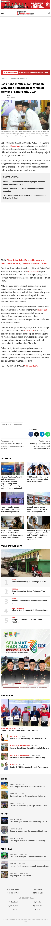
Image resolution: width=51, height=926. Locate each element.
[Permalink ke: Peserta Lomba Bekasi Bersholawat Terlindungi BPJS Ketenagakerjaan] (12, 498)
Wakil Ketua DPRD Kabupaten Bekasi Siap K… (29, 738)
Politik (12, 819)
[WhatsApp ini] (47, 434)
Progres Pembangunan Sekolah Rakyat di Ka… (29, 866)
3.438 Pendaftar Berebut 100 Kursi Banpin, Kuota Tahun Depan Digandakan (38, 479)
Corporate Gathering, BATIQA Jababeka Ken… (29, 805)
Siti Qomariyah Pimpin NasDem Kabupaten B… (29, 821)
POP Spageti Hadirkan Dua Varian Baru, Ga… (28, 786)
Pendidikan (13, 854)
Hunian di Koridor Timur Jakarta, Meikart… (28, 796)
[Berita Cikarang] (25, 12)
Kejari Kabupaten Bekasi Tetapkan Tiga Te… (28, 592)
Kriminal (15, 589)
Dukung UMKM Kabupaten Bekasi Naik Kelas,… (20, 730)
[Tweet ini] (36, 434)
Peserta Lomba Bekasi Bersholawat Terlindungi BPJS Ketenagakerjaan (11, 509)
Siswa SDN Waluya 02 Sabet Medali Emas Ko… (29, 857)
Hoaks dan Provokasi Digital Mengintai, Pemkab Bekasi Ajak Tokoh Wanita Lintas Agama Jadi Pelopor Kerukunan (38, 535)
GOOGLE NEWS (31, 365)
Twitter (39, 902)
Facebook (14, 902)
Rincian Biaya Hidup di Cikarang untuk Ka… (30, 581)
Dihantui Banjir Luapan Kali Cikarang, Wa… (30, 610)
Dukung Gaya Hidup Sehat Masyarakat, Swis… (29, 748)
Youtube (39, 906)
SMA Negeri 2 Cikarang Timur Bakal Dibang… (28, 840)
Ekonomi (12, 728)
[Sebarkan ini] (30, 434)
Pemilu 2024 (6, 425)
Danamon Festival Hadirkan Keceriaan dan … (29, 602)
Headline (26, 746)
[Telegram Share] (42, 434)
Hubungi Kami (37, 893)
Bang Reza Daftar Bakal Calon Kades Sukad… (27, 621)
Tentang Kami (13, 893)
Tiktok (15, 909)
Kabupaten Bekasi (18, 608)
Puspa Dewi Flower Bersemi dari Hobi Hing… (28, 757)
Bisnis (14, 598)
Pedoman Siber (13, 889)
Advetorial (5, 728)
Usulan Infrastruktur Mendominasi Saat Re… (28, 831)
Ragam (14, 579)
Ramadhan (15, 146)
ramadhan (18, 425)
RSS (39, 909)
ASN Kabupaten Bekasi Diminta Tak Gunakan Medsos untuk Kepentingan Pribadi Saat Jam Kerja (12, 533)
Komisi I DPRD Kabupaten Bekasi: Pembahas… (29, 767)
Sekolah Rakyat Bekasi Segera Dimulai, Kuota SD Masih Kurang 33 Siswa (37, 509)
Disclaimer (37, 889)
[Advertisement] (25, 43)
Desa (13, 617)
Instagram (14, 906)
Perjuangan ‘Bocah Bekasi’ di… (23, 876)
